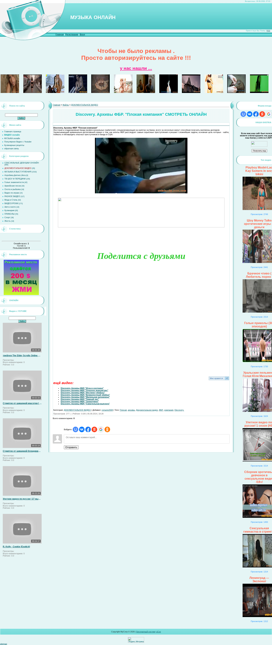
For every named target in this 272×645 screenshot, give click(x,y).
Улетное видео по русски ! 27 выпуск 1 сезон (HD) (22, 499)
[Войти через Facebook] (88, 429)
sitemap (3, 644)
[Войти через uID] (75, 429)
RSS (268, 31)
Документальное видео (147, 410)
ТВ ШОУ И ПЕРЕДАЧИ (15, 179)
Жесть (7, 221)
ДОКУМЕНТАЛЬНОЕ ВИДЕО (17, 168)
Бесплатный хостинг (146, 632)
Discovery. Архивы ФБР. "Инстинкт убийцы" (83, 392)
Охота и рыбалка (12, 189)
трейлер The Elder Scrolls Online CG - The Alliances (22, 355)
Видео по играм (11, 193)
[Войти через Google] (101, 429)
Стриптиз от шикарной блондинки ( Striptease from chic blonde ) (22, 451)
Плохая (123, 410)
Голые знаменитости (14, 182)
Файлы (66, 105)
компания (168, 410)
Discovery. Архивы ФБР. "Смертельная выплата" (85, 404)
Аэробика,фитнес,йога (15, 175)
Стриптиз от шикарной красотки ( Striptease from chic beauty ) (22, 403)
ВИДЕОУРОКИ (11, 203)
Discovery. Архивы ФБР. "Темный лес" (80, 399)
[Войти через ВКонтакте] (82, 429)
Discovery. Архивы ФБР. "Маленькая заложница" (85, 397)
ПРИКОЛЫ (9, 214)
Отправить (71, 447)
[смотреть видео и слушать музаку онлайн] (259, 146)
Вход (82, 34)
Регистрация (71, 34)
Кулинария (9, 210)
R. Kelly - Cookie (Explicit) (16, 546)
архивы (131, 410)
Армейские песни (12, 186)
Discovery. (179, 410)
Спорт (7, 217)
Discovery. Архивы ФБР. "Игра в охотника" (82, 388)
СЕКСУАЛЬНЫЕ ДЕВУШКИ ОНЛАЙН (21, 163)
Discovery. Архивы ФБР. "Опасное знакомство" (84, 390)
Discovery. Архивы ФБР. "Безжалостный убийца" (85, 395)
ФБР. (161, 410)
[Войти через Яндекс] (94, 429)
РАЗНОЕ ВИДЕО (12, 196)
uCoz (158, 632)
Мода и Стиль (10, 200)
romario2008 (107, 410)
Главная (60, 34)
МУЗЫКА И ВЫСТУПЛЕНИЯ (17, 172)
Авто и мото (10, 207)
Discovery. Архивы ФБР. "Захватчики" (80, 401)
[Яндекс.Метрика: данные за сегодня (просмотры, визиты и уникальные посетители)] (136, 640)
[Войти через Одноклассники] (107, 429)
